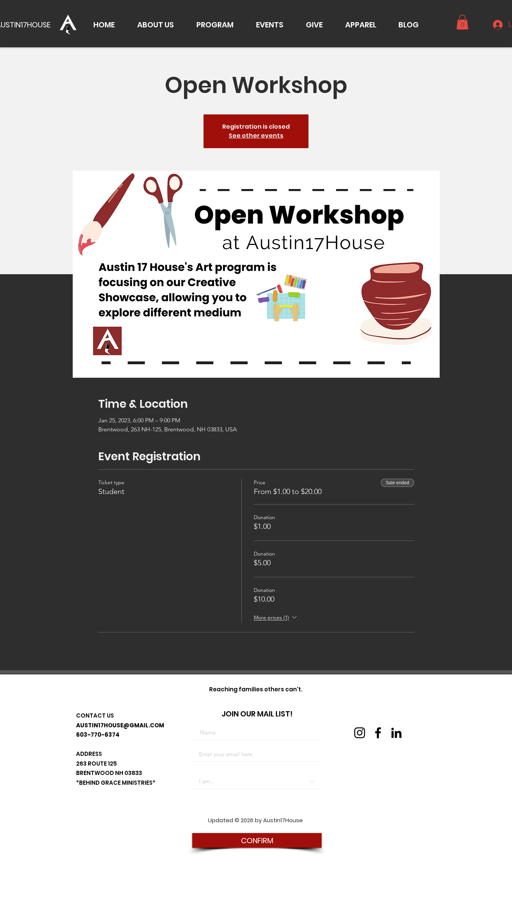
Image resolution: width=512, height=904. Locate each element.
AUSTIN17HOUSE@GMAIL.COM (120, 725)
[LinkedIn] (396, 732)
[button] (155, 25)
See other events (256, 135)
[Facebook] (378, 732)
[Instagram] (359, 732)
